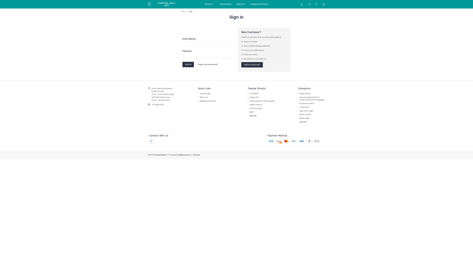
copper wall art (256, 105)
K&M (251, 112)
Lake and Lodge (306, 111)
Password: (187, 51)
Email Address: (189, 39)
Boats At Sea (305, 114)
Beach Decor (305, 93)
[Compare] (309, 5)
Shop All (208, 4)
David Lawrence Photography (262, 101)
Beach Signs (305, 118)
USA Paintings (256, 108)
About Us (241, 4)
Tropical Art (304, 107)
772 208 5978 (158, 105)
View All (253, 116)
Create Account (252, 65)
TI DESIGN (254, 93)
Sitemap (196, 155)
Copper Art (254, 97)
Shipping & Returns (259, 4)
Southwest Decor (307, 103)
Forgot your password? (208, 64)
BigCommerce (184, 155)
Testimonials (225, 4)
